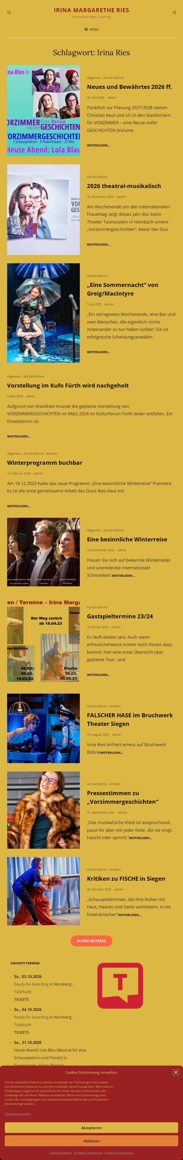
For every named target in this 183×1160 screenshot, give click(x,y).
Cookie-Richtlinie (60, 1153)
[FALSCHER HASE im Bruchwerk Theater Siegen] (43, 728)
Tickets (21, 999)
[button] (175, 1072)
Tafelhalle (22, 991)
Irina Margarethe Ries (91, 10)
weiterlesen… (98, 145)
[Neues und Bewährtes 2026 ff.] (43, 110)
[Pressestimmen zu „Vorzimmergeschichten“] (43, 810)
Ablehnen (91, 1140)
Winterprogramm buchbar (44, 462)
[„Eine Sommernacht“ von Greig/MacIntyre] (43, 313)
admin (112, 97)
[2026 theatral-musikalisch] (43, 209)
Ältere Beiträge (91, 941)
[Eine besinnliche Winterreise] (43, 552)
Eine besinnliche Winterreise (127, 539)
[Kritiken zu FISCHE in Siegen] (43, 891)
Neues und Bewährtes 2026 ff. (129, 87)
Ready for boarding (31, 984)
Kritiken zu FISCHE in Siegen (126, 878)
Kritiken (51, 453)
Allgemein (94, 78)
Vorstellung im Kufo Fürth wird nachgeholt (68, 385)
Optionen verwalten (18, 1114)
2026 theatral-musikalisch (124, 186)
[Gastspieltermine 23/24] (43, 640)
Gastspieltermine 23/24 (120, 616)
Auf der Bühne (113, 78)
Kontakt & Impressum (88, 1153)
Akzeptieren (91, 1127)
